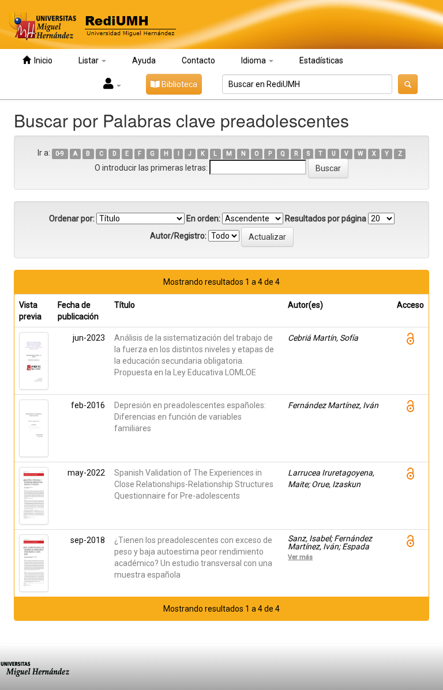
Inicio (41, 60)
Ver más (300, 557)
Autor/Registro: (178, 235)
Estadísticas (321, 60)
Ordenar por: (72, 218)
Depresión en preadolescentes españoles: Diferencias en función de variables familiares (190, 417)
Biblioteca (178, 84)
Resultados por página (325, 218)
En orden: (203, 218)
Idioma (254, 60)
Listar (89, 60)
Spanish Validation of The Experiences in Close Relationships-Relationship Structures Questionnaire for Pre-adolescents (193, 484)
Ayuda (144, 60)
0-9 (59, 153)
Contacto (198, 60)
